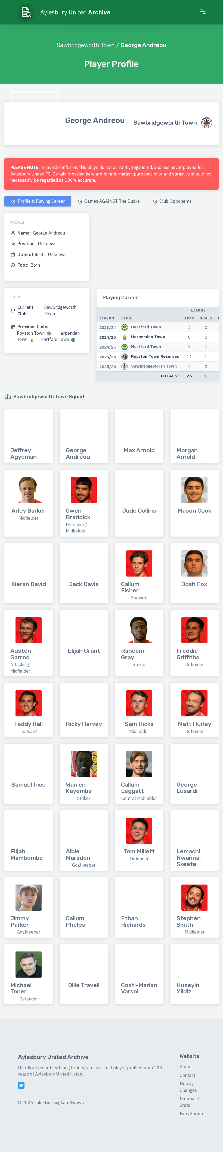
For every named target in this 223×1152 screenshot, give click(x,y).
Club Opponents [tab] (175, 201)
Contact (187, 1075)
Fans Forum (191, 1113)
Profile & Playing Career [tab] (41, 201)
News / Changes (188, 1087)
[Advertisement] (158, 251)
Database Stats (189, 1102)
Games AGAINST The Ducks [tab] (111, 201)
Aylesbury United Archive (53, 1057)
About (186, 1066)
